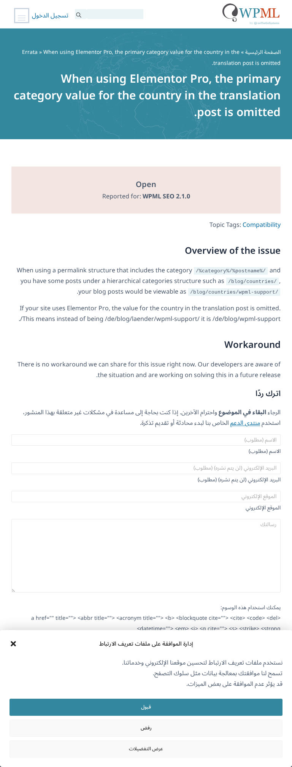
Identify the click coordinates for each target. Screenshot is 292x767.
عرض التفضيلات (146, 748)
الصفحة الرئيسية (263, 52)
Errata (30, 52)
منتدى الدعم (245, 423)
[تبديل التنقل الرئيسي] (21, 15)
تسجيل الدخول (50, 15)
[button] (13, 644)
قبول (146, 707)
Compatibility (262, 224)
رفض (146, 728)
